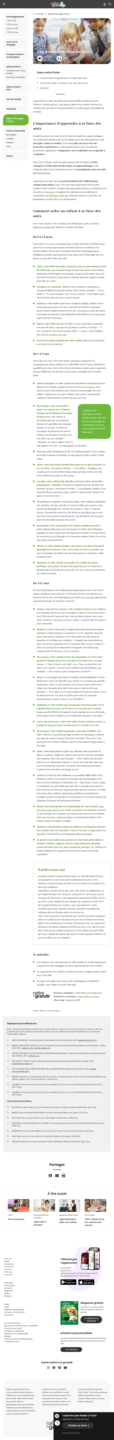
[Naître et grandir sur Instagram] (48, 1367)
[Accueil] (57, 4)
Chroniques (9, 1285)
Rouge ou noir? (55, 725)
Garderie (11, 108)
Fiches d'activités (15, 130)
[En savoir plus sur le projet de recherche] (57, 1422)
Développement (15, 16)
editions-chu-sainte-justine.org (36, 1048)
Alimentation (13, 66)
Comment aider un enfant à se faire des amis (64, 83)
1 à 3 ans (40, 14)
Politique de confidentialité (16, 1333)
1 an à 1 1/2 (11, 20)
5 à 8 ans (8, 1274)
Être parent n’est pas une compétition (21, 1325)
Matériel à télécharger (14, 1309)
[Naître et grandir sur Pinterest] (59, 1367)
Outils (6, 1304)
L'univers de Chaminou (14, 1312)
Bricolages (11, 134)
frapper (70, 475)
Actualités (8, 1282)
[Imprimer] (63, 1175)
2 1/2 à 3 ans (12, 32)
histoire (91, 386)
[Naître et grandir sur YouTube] (65, 1367)
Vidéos (7, 1293)
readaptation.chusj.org (22, 1063)
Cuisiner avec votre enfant (15, 72)
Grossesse (9, 1264)
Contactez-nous (11, 1341)
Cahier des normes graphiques (18, 1339)
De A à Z (8, 1258)
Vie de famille (13, 99)
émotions (54, 195)
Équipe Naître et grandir (88, 996)
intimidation (44, 173)
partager (50, 191)
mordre (56, 475)
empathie (89, 597)
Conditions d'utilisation (14, 1331)
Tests (6, 1307)
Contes (9, 138)
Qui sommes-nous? (13, 1328)
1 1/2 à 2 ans (12, 24)
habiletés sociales (41, 227)
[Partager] (50, 1175)
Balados (8, 1296)
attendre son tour (58, 334)
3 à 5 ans (8, 1272)
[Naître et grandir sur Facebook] (53, 1367)
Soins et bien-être (13, 88)
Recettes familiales (15, 77)
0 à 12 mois (9, 1266)
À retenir (44, 88)
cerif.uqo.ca (33, 1055)
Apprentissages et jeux (59, 14)
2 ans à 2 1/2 (12, 28)
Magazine (8, 1290)
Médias (7, 1336)
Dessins (10, 142)
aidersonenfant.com (87, 1040)
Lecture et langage (12, 43)
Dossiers (8, 1288)
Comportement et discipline (15, 55)
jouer (75, 397)
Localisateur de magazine (91, 1319)
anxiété (46, 905)
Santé (9, 156)
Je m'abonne (71, 1349)
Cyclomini (8, 1314)
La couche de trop (12, 1323)
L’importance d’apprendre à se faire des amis (63, 78)
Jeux (8, 146)
